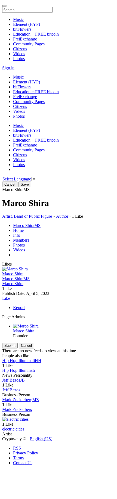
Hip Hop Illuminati (18, 370)
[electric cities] (58, 419)
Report (19, 307)
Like (6, 298)
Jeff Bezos (11, 390)
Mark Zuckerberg (17, 409)
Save (25, 184)
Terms (18, 458)
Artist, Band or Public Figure (27, 216)
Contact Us (22, 462)
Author (62, 216)
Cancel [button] (9, 184)
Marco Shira (12, 274)
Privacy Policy (25, 453)
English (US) (41, 438)
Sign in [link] (8, 68)
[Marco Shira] (58, 269)
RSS (17, 448)
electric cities (13, 429)
